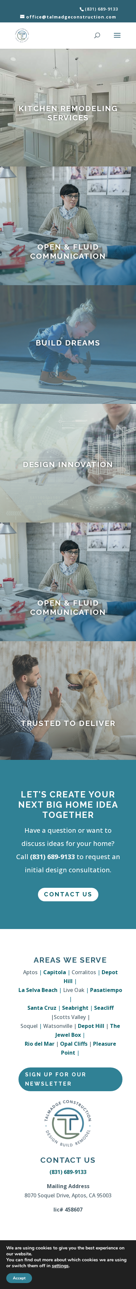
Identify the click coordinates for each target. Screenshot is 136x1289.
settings (60, 1266)
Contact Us (68, 894)
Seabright (75, 1007)
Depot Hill (91, 1026)
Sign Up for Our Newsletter (55, 1079)
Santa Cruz (41, 1007)
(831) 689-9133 (52, 856)
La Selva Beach (37, 990)
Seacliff (104, 1007)
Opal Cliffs (73, 1043)
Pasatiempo (106, 990)
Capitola (54, 972)
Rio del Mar (39, 1043)
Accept (19, 1278)
